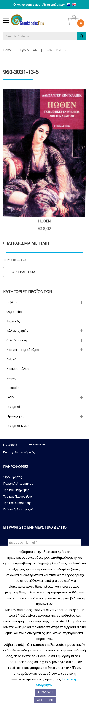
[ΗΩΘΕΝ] (44, 153)
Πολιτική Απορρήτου (18, 483)
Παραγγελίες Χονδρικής (19, 452)
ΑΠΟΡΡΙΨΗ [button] (45, 700)
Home (7, 50)
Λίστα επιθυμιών (53, 4)
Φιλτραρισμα (23, 272)
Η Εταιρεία (10, 445)
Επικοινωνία (37, 444)
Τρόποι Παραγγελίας (18, 496)
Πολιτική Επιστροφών (19, 509)
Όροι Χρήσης (12, 477)
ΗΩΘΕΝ (44, 221)
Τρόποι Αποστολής (17, 503)
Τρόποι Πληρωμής (16, 490)
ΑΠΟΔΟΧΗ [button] (45, 692)
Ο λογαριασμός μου (26, 4)
